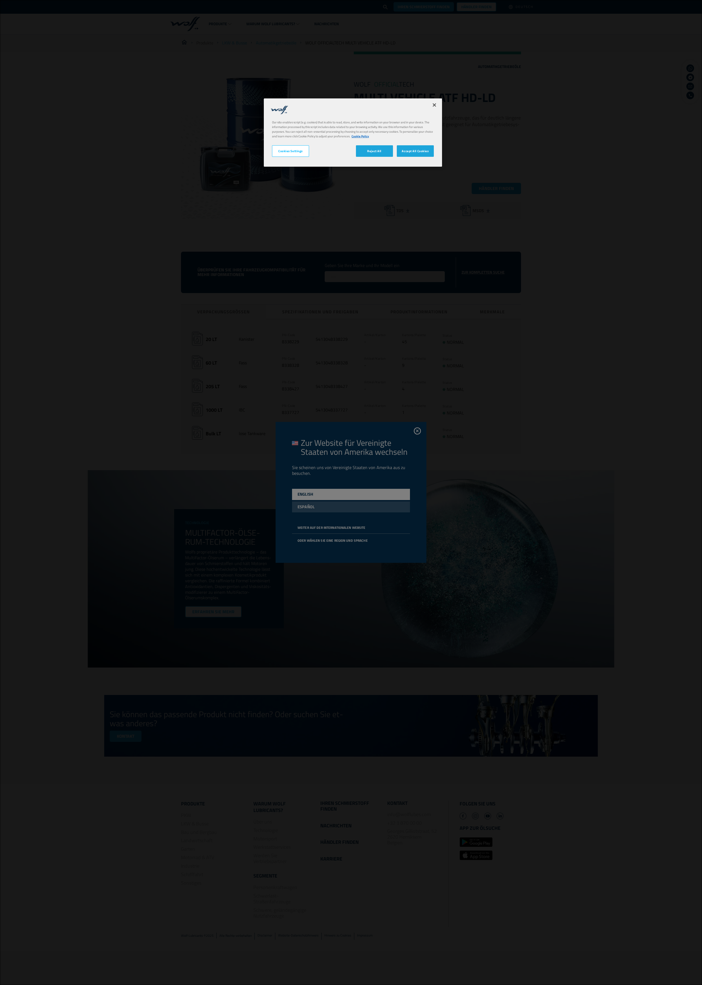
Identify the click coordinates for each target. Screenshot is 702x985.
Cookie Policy (360, 136)
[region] (353, 132)
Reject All (374, 151)
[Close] (434, 105)
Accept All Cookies (415, 151)
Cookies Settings (290, 151)
